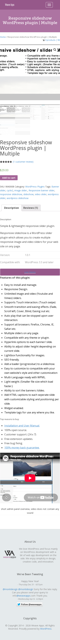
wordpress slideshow (17, 198)
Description (11, 208)
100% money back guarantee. (22, 447)
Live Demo (30, 272)
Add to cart (8, 177)
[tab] (11, 208)
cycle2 (10, 190)
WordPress (46, 628)
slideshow (28, 194)
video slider (41, 194)
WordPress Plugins (35, 186)
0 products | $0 (52, 40)
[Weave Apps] (9, 4)
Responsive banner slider (41, 190)
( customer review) (23, 161)
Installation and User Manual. (22, 425)
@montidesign (10, 589)
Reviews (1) (30, 208)
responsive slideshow (11, 194)
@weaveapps (23, 595)
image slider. (20, 190)
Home (3, 36)
